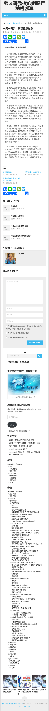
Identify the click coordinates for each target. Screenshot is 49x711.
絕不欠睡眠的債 (17, 537)
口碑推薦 (12, 473)
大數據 (11, 656)
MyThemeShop (24, 706)
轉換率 (11, 652)
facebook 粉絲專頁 (18, 362)
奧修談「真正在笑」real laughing (23, 562)
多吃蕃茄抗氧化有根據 (19, 626)
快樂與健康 (15, 503)
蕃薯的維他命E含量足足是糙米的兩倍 (25, 551)
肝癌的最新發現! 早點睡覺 (21, 638)
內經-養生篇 (16, 604)
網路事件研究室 (15, 661)
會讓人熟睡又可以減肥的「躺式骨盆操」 (26, 530)
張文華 (7, 32)
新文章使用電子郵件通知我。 (18, 337)
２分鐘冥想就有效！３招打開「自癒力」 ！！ (28, 544)
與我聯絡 (12, 478)
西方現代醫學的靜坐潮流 (20, 560)
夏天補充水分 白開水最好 (21, 553)
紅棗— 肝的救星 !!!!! (19, 635)
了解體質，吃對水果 (19, 615)
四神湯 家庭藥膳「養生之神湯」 (23, 617)
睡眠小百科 (15, 606)
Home (8, 23)
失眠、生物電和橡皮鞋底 (20, 558)
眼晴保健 (15, 507)
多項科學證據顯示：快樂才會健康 (23, 546)
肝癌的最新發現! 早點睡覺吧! (22, 594)
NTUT (11, 482)
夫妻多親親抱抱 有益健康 (21, 578)
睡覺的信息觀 (16, 592)
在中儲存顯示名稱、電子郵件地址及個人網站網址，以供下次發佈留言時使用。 (24, 327)
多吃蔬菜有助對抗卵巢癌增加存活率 (24, 624)
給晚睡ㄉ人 (15, 610)
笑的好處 (15, 574)
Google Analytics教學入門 (18, 449)
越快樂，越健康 (17, 633)
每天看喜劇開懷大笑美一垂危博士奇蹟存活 (27, 565)
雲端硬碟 (12, 665)
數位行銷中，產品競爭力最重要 (20, 446)
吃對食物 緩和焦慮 (18, 622)
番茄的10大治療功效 (19, 510)
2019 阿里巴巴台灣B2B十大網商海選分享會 (25, 443)
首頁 (11, 466)
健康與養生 (16, 23)
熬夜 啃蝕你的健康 (18, 517)
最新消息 (12, 480)
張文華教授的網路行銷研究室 (24, 5)
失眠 (13, 505)
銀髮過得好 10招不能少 (32, 172)
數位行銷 (12, 471)
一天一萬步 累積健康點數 (21, 613)
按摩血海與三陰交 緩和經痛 (21, 236)
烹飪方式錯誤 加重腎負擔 (21, 535)
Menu (6, 15)
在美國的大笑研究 (17, 216)
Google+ (12, 668)
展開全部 (10, 464)
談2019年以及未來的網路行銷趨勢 (21, 440)
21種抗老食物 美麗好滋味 (21, 587)
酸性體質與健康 (17, 528)
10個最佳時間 (16, 597)
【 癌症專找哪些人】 (19, 523)
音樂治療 (14, 206)
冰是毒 (14, 581)
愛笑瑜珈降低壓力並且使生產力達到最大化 (27, 571)
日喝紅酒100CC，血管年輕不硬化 (23, 521)
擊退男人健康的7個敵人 (20, 519)
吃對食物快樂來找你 (19, 549)
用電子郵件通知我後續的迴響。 (19, 333)
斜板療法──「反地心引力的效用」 (24, 556)
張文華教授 (13, 469)
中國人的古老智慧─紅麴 (19, 226)
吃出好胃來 (15, 620)
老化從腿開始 (8, 172)
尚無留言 (38, 32)
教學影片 (12, 647)
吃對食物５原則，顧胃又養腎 (22, 514)
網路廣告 (12, 649)
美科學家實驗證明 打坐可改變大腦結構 (25, 512)
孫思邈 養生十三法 (18, 629)
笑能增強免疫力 (17, 567)
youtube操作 (13, 658)
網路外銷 (12, 654)
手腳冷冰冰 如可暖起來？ (21, 585)
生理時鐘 (15, 526)
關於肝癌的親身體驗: (19, 590)
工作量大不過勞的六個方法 (21, 539)
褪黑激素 (15, 583)
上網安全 (12, 645)
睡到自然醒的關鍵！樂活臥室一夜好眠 (25, 533)
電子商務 (12, 498)
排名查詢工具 (14, 663)
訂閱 (12, 425)
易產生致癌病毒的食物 (19, 640)
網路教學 (12, 642)
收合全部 (19, 464)
